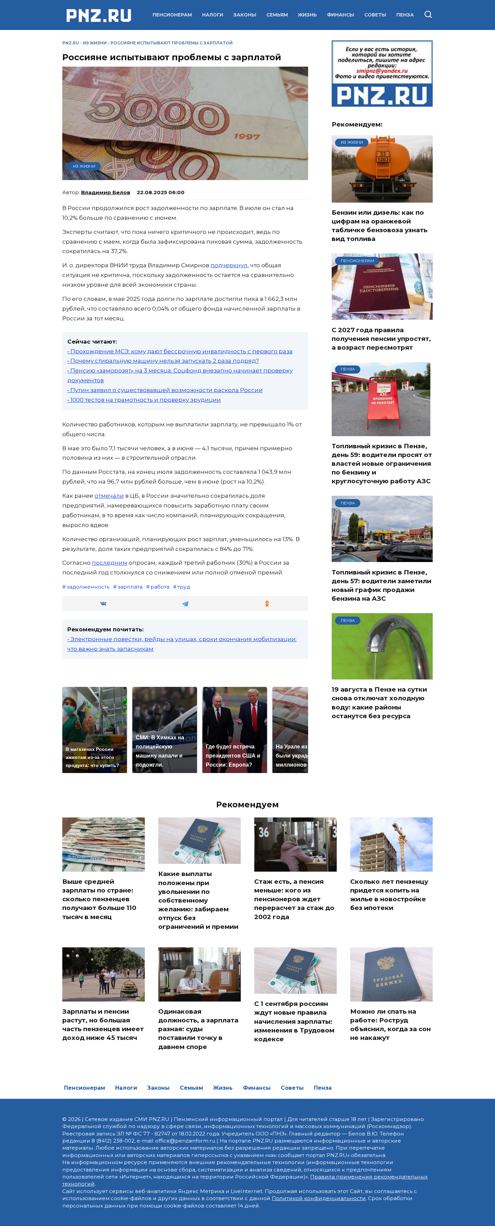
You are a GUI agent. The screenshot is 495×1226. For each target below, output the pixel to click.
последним (109, 562)
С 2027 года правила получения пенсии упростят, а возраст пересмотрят (381, 338)
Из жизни (95, 42)
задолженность (88, 587)
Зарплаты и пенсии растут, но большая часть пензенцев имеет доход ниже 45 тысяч (103, 1025)
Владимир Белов (105, 192)
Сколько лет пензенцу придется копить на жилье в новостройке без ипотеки (389, 895)
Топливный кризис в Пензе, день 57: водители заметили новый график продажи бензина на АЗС (381, 585)
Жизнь (307, 14)
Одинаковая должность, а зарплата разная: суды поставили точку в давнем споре (198, 1029)
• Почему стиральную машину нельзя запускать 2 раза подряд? (163, 360)
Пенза (405, 14)
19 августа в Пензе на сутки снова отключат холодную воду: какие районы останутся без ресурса (379, 703)
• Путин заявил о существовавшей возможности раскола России (165, 390)
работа (160, 587)
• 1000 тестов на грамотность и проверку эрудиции (144, 399)
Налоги (212, 14)
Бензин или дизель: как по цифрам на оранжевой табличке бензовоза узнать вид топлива (379, 226)
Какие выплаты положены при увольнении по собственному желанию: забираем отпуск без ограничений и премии (198, 900)
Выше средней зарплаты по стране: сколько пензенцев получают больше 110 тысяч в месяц (99, 899)
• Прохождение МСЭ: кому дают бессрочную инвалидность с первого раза (180, 351)
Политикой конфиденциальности (319, 1198)
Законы (244, 14)
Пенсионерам (172, 14)
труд (183, 587)
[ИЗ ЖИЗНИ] (382, 198)
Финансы (340, 14)
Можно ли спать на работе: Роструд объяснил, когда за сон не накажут (390, 1025)
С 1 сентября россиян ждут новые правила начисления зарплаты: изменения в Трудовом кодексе (294, 1021)
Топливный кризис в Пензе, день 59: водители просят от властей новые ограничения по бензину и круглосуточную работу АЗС (382, 463)
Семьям (277, 14)
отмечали (109, 495)
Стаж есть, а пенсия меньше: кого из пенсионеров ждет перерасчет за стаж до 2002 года (294, 899)
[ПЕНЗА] (381, 431)
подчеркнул (229, 265)
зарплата (130, 587)
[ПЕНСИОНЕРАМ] (382, 315)
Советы (375, 14)
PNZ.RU (70, 42)
